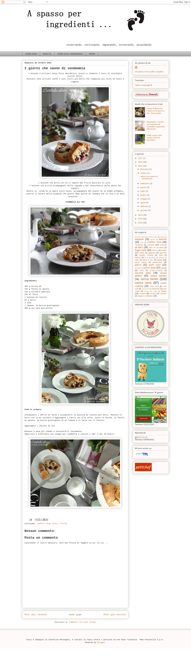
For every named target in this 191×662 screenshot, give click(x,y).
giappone (151, 253)
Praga (162, 237)
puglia (164, 268)
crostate (163, 245)
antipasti (139, 239)
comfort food (43, 523)
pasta (159, 260)
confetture (139, 245)
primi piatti (149, 267)
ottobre (143, 173)
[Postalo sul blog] (38, 519)
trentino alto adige (150, 291)
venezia (153, 294)
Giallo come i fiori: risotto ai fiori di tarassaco (154, 137)
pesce (138, 265)
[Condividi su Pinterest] (46, 519)
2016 (140, 162)
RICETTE (47, 54)
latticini (138, 258)
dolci (55, 523)
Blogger (101, 642)
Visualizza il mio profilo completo (149, 71)
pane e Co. (148, 260)
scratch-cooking (156, 270)
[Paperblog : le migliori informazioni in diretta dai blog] (142, 455)
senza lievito (149, 279)
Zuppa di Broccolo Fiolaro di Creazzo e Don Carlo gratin (155, 110)
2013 (140, 219)
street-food (145, 289)
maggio (144, 199)
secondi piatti (143, 273)
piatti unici (155, 265)
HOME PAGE (31, 54)
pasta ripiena (141, 262)
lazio (146, 257)
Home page (75, 614)
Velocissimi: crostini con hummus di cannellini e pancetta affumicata (156, 125)
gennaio (144, 210)
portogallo (138, 268)
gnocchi (163, 253)
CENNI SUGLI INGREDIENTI (70, 54)
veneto (143, 293)
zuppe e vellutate (145, 296)
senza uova (143, 282)
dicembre (144, 169)
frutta (63, 523)
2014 (140, 215)
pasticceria (157, 262)
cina (141, 242)
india (161, 255)
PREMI (92, 54)
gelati (142, 253)
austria (152, 239)
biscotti (163, 239)
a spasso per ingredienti (27, 8)
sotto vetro (154, 286)
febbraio (144, 206)
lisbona (161, 257)
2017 (140, 158)
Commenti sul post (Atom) (82, 622)
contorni (150, 245)
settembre (145, 183)
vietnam (163, 294)
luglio (143, 191)
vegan (164, 291)
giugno (143, 195)
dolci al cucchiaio (156, 248)
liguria (153, 257)
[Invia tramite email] (36, 519)
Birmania (138, 237)
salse (141, 270)
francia (155, 250)
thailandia (156, 289)
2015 (140, 166)
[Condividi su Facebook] (44, 519)
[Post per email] (30, 519)
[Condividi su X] (41, 519)
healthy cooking (146, 255)
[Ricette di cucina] (143, 470)
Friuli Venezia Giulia (150, 237)
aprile (143, 202)
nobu (137, 260)
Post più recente (35, 614)
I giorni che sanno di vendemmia (149, 177)
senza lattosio (158, 275)
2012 (140, 223)
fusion (164, 250)
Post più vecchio (115, 614)
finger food (140, 250)
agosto (143, 187)
